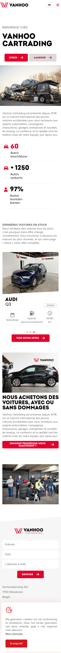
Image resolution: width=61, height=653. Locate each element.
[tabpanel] (30, 291)
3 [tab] (34, 331)
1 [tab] (27, 331)
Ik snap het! (16, 643)
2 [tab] (30, 331)
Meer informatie (14, 633)
